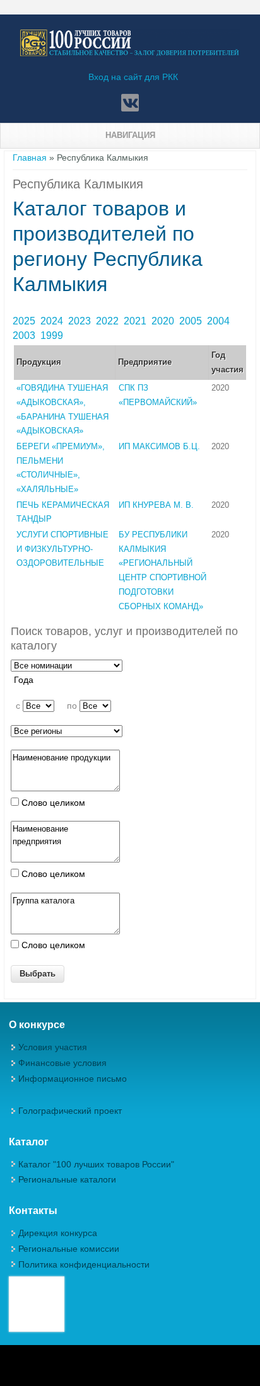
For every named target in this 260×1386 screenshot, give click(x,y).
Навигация (130, 135)
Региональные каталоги (67, 1179)
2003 (25, 335)
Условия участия (52, 1047)
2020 (164, 321)
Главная (30, 157)
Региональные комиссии (68, 1249)
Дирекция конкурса (57, 1233)
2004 (219, 321)
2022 (108, 321)
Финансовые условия (62, 1063)
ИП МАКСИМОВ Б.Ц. (159, 446)
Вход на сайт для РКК (133, 77)
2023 (80, 321)
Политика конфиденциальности (84, 1264)
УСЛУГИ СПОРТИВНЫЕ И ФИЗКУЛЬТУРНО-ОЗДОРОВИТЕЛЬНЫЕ (62, 549)
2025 (25, 321)
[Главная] (130, 54)
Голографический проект (70, 1111)
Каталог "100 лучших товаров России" (96, 1164)
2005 (191, 321)
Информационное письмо (72, 1079)
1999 (53, 335)
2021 (136, 321)
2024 (53, 321)
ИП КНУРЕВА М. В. (156, 505)
